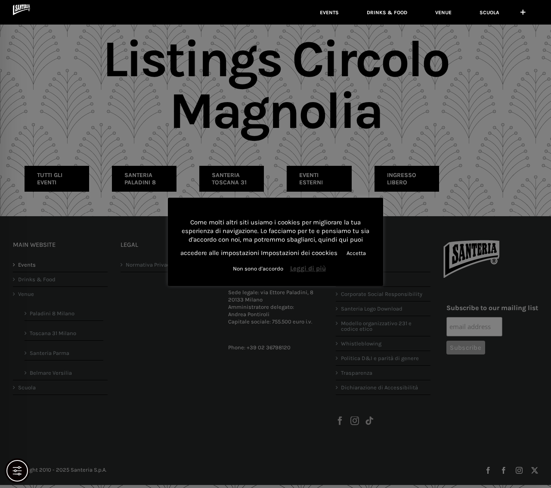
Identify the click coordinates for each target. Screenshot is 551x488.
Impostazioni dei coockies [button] (299, 253)
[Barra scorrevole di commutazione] (523, 12)
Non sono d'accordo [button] (258, 268)
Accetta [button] (356, 253)
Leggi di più (308, 268)
